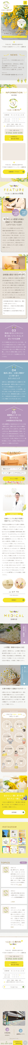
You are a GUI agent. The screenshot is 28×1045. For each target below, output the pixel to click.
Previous (1, 459)
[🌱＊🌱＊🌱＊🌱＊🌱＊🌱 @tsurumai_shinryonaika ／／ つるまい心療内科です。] (14, 833)
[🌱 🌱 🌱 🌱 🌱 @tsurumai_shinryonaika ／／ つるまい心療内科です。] (22, 833)
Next (26, 459)
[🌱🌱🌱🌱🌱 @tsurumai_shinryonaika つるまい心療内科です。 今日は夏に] (22, 841)
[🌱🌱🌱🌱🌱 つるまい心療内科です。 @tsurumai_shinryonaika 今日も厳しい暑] (14, 849)
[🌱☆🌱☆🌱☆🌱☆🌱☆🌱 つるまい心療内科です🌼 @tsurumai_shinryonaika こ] (6, 849)
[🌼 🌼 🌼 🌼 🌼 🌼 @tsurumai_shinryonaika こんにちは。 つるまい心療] (6, 833)
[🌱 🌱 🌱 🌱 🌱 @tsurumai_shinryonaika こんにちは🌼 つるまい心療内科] (6, 841)
